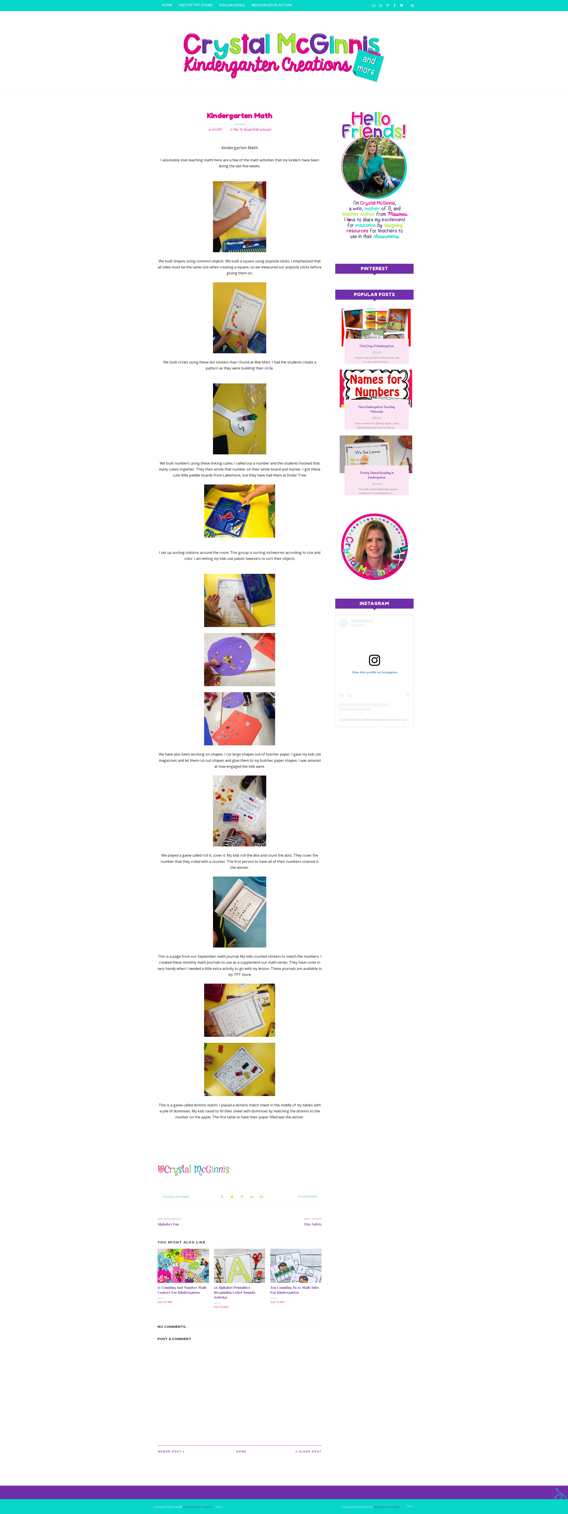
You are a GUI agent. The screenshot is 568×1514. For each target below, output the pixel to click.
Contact (170, 16)
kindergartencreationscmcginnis (390, 719)
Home (167, 5)
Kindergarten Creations (198, 1506)
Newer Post (170, 1451)
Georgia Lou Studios (386, 1506)
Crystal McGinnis (176, 1196)
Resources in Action (272, 5)
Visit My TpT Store (196, 5)
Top (409, 1506)
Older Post (310, 1451)
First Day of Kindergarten (377, 346)
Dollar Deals (232, 5)
